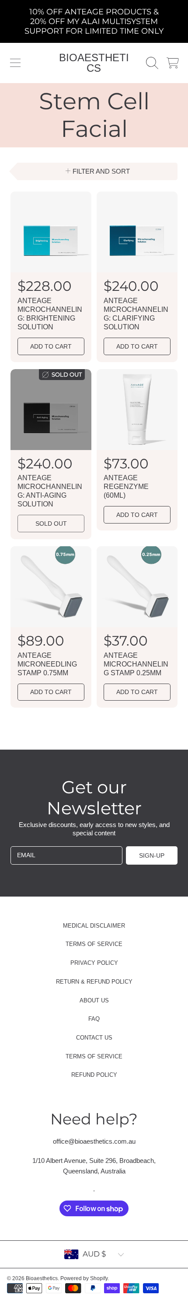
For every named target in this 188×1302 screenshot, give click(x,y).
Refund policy (94, 1075)
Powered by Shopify (84, 1278)
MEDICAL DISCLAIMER (94, 925)
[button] (15, 63)
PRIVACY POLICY (94, 963)
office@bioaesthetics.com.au (94, 1141)
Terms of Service (94, 1056)
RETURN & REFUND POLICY (94, 981)
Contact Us (94, 1037)
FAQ (94, 1019)
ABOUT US (94, 1000)
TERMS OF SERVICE (94, 944)
